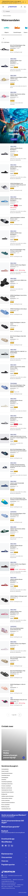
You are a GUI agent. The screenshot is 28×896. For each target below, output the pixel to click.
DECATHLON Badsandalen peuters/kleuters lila (17, 629)
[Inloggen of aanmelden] (21, 6)
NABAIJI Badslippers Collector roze (18, 685)
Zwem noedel (4, 771)
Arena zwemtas (5, 800)
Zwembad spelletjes (6, 781)
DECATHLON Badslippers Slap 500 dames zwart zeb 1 (17, 671)
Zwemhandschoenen (6, 773)
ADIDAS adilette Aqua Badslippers (16, 61)
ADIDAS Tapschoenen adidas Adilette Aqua (17, 94)
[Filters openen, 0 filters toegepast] (3, 38)
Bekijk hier (14, 139)
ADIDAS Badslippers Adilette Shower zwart (17, 218)
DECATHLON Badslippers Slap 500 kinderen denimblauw (17, 386)
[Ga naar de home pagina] (12, 6)
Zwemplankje (5, 769)
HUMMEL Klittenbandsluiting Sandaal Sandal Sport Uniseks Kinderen (18, 466)
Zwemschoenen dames (7, 792)
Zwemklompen (17, 32)
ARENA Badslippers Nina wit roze (18, 699)
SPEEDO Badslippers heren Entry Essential (18, 296)
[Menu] (3, 6)
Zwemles (3, 779)
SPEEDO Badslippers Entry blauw (18, 308)
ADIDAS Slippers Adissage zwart (18, 596)
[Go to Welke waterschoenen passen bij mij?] (24, 757)
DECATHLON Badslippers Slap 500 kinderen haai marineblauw (18, 450)
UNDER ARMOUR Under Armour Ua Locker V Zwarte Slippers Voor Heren (18, 438)
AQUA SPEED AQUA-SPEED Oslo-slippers (18, 281)
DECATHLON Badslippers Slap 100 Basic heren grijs (17, 46)
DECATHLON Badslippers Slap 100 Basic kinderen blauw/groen (18, 499)
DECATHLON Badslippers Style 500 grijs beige (18, 658)
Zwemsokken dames (6, 798)
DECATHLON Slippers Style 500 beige (18, 336)
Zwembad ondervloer (7, 783)
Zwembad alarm (5, 775)
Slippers (7, 32)
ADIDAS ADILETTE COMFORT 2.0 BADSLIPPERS (18, 352)
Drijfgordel (4, 794)
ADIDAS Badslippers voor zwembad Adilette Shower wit (18, 184)
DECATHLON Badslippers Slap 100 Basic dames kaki (17, 250)
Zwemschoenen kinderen (8, 802)
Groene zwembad (6, 785)
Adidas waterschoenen (7, 796)
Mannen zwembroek (6, 788)
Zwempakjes (4, 777)
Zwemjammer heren (6, 790)
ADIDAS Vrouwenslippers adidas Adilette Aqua (18, 78)
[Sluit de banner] (25, 2)
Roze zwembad (5, 804)
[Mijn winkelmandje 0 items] (25, 6)
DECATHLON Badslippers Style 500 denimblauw (18, 514)
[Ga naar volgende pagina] (19, 715)
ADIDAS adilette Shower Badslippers (16, 149)
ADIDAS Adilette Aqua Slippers (18, 265)
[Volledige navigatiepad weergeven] (2, 15)
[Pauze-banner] (23, 2)
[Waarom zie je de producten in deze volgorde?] (2, 42)
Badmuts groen (5, 806)
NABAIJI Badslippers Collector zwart (18, 323)
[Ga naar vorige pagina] (8, 715)
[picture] (4, 49)
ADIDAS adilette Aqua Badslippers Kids (16, 612)
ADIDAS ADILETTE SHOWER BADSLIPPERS (17, 483)
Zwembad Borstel (6, 808)
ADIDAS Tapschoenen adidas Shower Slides (17, 367)
